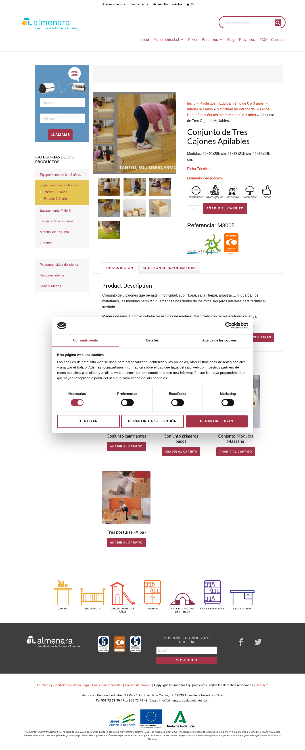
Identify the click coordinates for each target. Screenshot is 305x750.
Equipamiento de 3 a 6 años (58, 185)
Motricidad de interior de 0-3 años (243, 109)
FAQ (263, 40)
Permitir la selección (152, 421)
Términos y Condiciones (54, 685)
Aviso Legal (81, 685)
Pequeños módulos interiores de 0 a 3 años (221, 115)
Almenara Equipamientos (62, 23)
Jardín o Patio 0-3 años (56, 221)
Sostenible (250, 197)
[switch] (127, 402)
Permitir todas (217, 421)
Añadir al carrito (225, 208)
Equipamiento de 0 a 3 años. (242, 103)
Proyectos (247, 40)
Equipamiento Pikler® (55, 210)
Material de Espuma (54, 232)
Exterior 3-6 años (56, 198)
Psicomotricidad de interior (59, 264)
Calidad (266, 197)
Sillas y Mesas (50, 286)
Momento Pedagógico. (205, 178)
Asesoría (233, 197)
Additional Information (168, 268)
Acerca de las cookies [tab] (219, 340)
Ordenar (46, 243)
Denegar (88, 421)
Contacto (278, 40)
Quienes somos (112, 4)
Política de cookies (138, 685)
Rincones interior (52, 275)
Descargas (137, 4)
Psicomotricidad (166, 40)
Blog (231, 40)
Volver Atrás (259, 337)
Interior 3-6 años (55, 192)
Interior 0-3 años (200, 109)
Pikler (192, 40)
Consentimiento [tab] (85, 340)
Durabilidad (196, 197)
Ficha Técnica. (199, 169)
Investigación (215, 197)
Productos (210, 40)
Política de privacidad (107, 685)
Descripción (120, 268)
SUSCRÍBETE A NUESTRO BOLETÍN (186, 640)
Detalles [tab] (152, 340)
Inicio (144, 40)
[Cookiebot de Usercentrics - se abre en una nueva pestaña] (228, 325)
